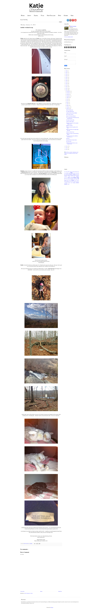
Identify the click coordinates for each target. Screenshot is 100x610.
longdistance (77, 181)
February (68, 106)
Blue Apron (70, 171)
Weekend (67, 138)
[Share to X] (38, 543)
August (67, 97)
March (67, 105)
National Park (73, 175)
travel (65, 184)
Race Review (73, 176)
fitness (72, 181)
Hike (71, 173)
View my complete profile (68, 36)
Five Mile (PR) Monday (70, 111)
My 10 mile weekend (69, 114)
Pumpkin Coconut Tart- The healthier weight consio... (72, 123)
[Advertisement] (41, 584)
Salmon (69, 178)
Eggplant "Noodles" (69, 125)
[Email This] (36, 543)
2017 (66, 85)
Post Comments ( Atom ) (29, 593)
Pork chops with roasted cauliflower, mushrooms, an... (72, 136)
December (68, 91)
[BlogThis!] (37, 543)
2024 (66, 74)
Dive (59, 15)
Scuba (76, 178)
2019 (66, 81)
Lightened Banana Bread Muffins (71, 112)
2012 (66, 147)
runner (72, 182)
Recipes (77, 176)
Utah (42, 15)
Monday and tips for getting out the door (72, 127)
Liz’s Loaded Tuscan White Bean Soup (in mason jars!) (72, 118)
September (68, 95)
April (67, 103)
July (67, 99)
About (29, 15)
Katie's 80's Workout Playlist (71, 116)
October (67, 94)
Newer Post (22, 591)
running (74, 182)
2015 (66, 88)
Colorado (73, 171)
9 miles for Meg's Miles (70, 121)
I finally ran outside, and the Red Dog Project (72, 134)
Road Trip (76, 177)
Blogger (52, 607)
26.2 (65, 171)
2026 (66, 70)
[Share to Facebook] (39, 543)
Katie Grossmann (73, 26)
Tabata (68, 180)
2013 (66, 146)
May (67, 102)
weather (68, 184)
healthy (75, 181)
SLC (65, 178)
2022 (66, 77)
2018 (66, 83)
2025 (66, 72)
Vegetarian (77, 180)
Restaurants (66, 177)
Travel (36, 15)
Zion (68, 181)
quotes (69, 182)
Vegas (75, 180)
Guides (66, 15)
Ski (78, 178)
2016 (66, 86)
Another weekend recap (70, 131)
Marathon (67, 174)
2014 (66, 89)
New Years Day (68, 141)
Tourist (70, 180)
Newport (77, 175)
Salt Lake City (72, 178)
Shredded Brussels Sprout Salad (71, 139)
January (67, 108)
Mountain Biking (67, 175)
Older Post (60, 591)
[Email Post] (34, 543)
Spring (65, 180)
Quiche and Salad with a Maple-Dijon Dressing (72, 130)
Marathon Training (72, 174)
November (68, 92)
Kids (72, 15)
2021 (66, 78)
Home (23, 15)
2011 (66, 149)
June (67, 100)
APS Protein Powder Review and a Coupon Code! (71, 143)
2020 (66, 80)
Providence (69, 176)
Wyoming (65, 181)
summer (77, 182)
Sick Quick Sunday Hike (70, 119)
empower (70, 181)
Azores (67, 171)
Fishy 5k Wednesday (69, 109)
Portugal (66, 176)
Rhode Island (71, 177)
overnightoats (66, 182)
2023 (66, 75)
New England (51, 15)
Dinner (76, 171)
